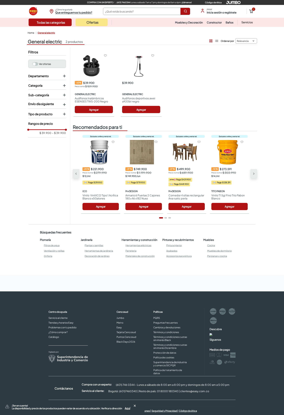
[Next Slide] (253, 173)
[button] (70, 11)
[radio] (210, 40)
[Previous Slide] (76, 173)
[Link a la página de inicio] (30, 32)
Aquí (127, 408)
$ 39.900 (45, 132)
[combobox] (146, 11)
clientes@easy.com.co (194, 391)
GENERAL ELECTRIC (46, 32)
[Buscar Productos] (186, 11)
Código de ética (213, 2)
